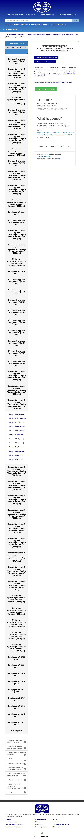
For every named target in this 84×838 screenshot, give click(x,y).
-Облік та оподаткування (17, 763)
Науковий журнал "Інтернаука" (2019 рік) (16, 312)
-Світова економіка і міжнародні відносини (16, 747)
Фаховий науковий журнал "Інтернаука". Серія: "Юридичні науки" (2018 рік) (16, 571)
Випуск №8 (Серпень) (16, 430)
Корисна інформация (47, 15)
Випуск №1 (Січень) (16, 459)
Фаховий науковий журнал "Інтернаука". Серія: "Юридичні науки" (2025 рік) (16, 138)
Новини (55, 822)
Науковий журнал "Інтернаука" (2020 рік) (16, 302)
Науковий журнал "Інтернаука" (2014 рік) (16, 363)
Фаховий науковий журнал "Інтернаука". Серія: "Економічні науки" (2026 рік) (16, 73)
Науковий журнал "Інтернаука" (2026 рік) (16, 61)
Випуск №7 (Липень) (16, 435)
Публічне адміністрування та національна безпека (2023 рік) (16, 262)
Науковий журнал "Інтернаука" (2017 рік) (16, 332)
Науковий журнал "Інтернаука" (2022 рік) (16, 281)
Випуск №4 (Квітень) (16, 447)
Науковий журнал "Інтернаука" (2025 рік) (16, 112)
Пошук (75, 20)
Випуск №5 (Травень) (16, 443)
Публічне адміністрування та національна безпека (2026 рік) (16, 100)
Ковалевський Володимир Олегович (47, 57)
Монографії (35, 24)
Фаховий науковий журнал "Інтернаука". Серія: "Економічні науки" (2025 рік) (16, 124)
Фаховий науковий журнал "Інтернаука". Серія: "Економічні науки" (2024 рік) (16, 175)
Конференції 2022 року (16, 658)
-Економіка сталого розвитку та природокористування (16, 786)
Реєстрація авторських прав (15, 824)
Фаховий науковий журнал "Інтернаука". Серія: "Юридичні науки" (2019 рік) (16, 556)
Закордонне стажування (14, 827)
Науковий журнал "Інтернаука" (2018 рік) (16, 322)
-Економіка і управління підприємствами (16, 775)
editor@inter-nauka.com (15, 15)
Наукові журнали (21, 24)
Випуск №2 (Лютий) (16, 455)
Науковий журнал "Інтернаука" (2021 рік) (16, 291)
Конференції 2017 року (16, 699)
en (34, 15)
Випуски (29, 35)
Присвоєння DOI (11, 29)
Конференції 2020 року (16, 674)
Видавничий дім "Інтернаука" (15, 35)
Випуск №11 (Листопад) (17, 418)
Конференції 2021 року (16, 666)
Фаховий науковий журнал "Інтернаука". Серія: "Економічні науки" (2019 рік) (16, 471)
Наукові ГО (38, 824)
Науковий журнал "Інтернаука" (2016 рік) (16, 343)
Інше (17, 792)
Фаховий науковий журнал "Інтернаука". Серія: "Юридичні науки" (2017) (16, 585)
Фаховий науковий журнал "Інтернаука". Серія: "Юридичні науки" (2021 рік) (16, 528)
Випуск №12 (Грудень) (16, 414)
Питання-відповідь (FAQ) (67, 15)
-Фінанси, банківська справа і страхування (16, 768)
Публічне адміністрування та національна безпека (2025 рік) (16, 151)
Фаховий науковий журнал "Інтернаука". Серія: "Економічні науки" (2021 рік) (16, 390)
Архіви (55, 819)
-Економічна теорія (17, 780)
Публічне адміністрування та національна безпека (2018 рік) (16, 647)
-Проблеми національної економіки (16, 754)
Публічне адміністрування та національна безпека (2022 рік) (16, 598)
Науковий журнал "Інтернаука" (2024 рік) (16, 163)
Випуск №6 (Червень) (16, 439)
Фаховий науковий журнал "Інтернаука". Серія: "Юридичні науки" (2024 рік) (16, 189)
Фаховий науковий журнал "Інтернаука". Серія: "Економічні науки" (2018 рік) (16, 485)
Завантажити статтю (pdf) (47, 89)
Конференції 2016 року (16, 707)
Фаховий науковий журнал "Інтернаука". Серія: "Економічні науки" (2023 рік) (16, 234)
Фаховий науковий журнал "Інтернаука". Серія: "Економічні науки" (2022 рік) (16, 375)
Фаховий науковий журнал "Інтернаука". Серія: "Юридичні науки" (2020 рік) (16, 542)
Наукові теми (39, 822)
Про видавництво (11, 822)
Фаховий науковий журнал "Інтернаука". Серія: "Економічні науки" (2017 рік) (16, 499)
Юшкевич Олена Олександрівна (46, 62)
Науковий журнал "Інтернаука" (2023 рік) (16, 222)
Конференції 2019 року (16, 682)
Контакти (56, 827)
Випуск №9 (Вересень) (17, 426)
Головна (8, 24)
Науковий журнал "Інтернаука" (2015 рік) (16, 353)
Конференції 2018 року (16, 690)
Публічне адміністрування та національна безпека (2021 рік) (16, 611)
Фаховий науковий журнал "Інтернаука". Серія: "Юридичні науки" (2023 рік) (16, 249)
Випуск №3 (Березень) (16, 451)
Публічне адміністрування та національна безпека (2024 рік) (16, 202)
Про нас (63, 24)
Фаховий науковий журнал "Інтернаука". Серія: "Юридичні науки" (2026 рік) (16, 87)
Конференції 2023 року (16, 272)
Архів (55, 24)
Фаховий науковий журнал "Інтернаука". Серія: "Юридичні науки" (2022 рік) (16, 514)
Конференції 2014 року (16, 723)
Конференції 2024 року (16, 213)
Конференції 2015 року (16, 715)
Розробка (41, 837)
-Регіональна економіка (17, 759)
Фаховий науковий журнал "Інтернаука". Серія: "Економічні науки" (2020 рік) (16, 404)
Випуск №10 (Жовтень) (17, 422)
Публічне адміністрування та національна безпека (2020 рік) (16, 623)
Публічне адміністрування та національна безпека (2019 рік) (16, 635)
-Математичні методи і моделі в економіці (16, 741)
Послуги (46, 24)
